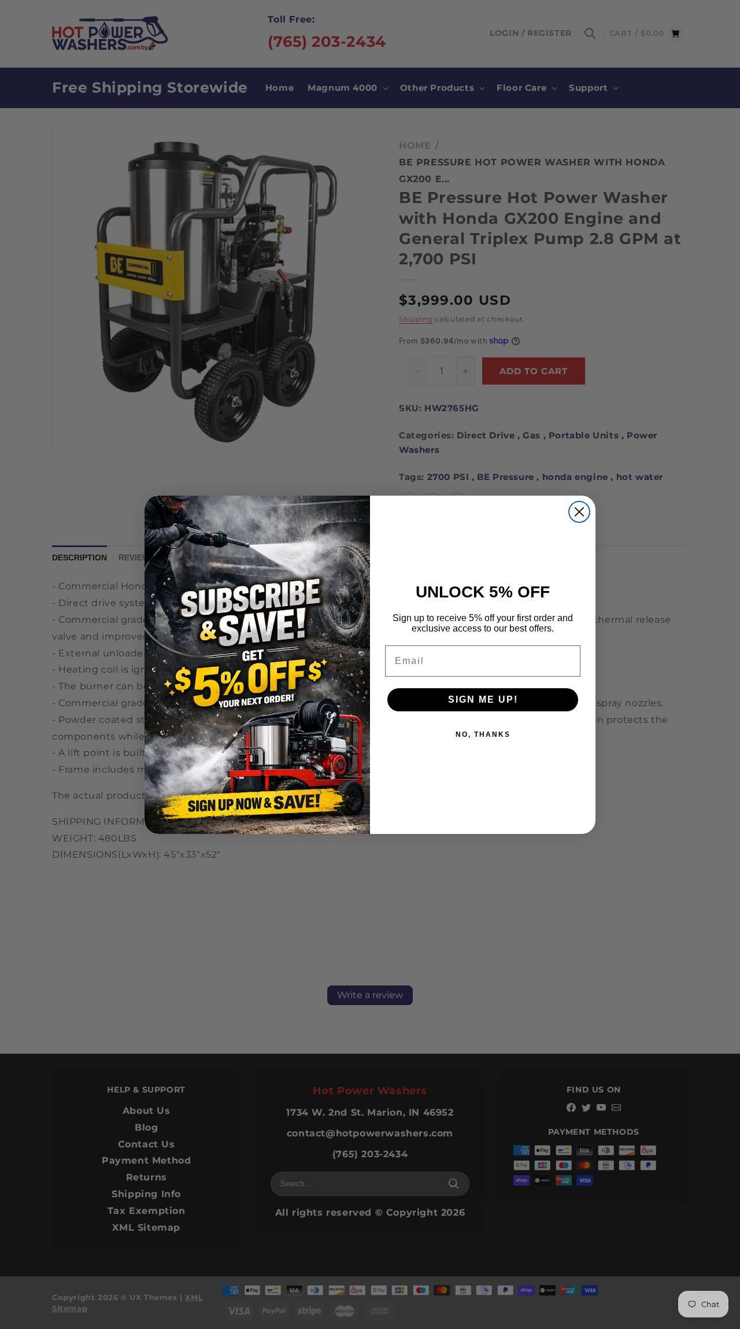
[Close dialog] (579, 511)
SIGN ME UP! (483, 699)
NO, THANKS (483, 734)
